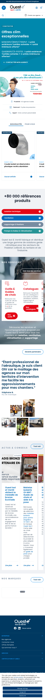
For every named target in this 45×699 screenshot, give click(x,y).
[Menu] (4, 8)
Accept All (23, 692)
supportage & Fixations (14, 224)
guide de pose (28, 552)
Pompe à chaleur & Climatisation (18, 231)
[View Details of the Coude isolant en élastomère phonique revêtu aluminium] (18, 145)
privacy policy (18, 677)
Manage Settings (22, 688)
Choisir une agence (34, 15)
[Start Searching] (3, 15)
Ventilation (9, 218)
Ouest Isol (27, 526)
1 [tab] (36, 95)
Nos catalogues (31, 308)
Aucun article (10, 177)
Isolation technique (12, 211)
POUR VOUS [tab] (30, 124)
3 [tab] (41, 95)
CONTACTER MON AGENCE (17, 62)
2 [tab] (38, 95)
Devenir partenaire (33, 352)
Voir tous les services (32, 271)
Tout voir (37, 446)
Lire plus (8, 565)
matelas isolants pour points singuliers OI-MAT (28, 517)
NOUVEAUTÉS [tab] (16, 124)
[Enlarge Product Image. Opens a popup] (32, 156)
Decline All (22, 696)
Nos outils (10, 316)
